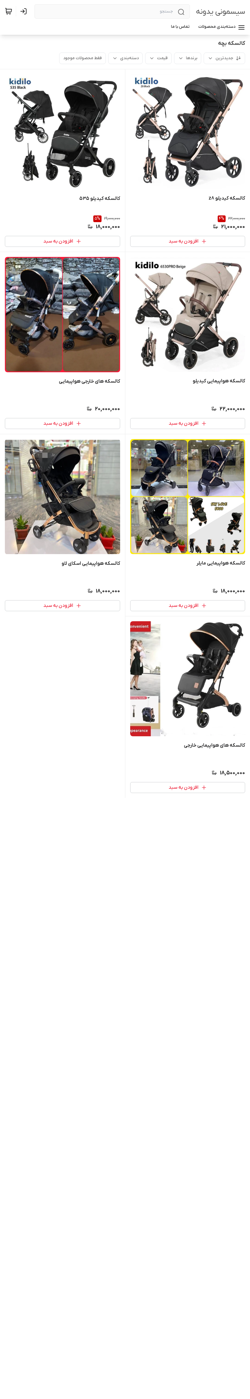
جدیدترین (224, 58)
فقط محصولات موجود (82, 58)
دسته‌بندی (129, 58)
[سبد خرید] (8, 11)
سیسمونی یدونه (220, 12)
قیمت (162, 58)
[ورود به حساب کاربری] (25, 11)
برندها (191, 58)
